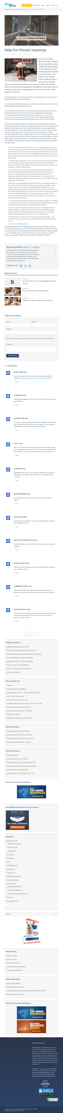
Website (8, 329)
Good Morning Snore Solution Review (18, 731)
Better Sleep (11, 841)
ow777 (16, 443)
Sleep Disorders (12, 880)
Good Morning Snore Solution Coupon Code (20, 738)
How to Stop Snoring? (13, 963)
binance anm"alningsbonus (24, 540)
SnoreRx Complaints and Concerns (17, 700)
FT (8, 862)
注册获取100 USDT (21, 586)
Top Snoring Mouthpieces (15, 970)
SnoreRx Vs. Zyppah (13, 672)
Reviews (9, 873)
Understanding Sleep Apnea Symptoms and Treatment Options (26, 990)
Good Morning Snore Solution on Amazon (19, 735)
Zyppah (18, 219)
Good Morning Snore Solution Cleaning (19, 742)
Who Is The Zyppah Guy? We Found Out (19, 668)
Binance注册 (19, 372)
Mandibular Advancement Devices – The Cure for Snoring (24, 703)
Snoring (9, 883)
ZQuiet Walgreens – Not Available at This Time (21, 762)
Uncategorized (11, 901)
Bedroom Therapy (13, 844)
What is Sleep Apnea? (13, 983)
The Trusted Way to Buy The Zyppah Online (20, 658)
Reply (17, 382)
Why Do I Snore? (12, 959)
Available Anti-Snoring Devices (16, 966)
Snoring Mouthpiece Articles (16, 894)
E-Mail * (34, 322)
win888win (18, 469)
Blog (43, 5)
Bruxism (9, 854)
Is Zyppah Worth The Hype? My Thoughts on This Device (24, 654)
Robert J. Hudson (18, 54)
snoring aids (11, 219)
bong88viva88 (19, 418)
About (47, 5)
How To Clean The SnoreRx (15, 696)
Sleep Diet (11, 851)
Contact (35, 1109)
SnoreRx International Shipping (16, 689)
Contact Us (54, 5)
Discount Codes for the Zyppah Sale (18, 665)
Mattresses (11, 847)
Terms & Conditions (19, 1109)
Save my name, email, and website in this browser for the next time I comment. (30, 338)
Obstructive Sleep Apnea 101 (16, 987)
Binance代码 (19, 517)
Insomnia (10, 869)
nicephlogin (18, 395)
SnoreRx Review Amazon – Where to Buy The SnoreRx (23, 692)
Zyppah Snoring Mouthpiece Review (18, 647)
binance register (20, 563)
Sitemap (7, 1109)
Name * (8, 322)
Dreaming (10, 858)
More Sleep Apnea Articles (15, 994)
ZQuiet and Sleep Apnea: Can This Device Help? (21, 766)
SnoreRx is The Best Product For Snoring (19, 711)
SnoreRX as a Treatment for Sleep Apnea (19, 718)
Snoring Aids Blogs (14, 890)
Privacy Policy (28, 1109)
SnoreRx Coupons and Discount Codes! (19, 707)
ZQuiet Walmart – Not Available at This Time (20, 773)
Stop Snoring (36, 5)
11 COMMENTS (28, 54)
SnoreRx (9, 685)
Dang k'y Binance (20, 609)
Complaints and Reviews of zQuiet (17, 759)
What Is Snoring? (12, 956)
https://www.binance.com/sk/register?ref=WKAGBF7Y (35, 378)
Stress (9, 897)
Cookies (12, 1109)
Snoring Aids (26, 5)
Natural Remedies (13, 886)
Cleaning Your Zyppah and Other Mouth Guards (21, 650)
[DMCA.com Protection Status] (45, 1095)
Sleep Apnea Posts (13, 876)
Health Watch (11, 865)
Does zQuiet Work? (13, 755)
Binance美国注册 (20, 494)
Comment (9, 344)
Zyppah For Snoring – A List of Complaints (20, 661)
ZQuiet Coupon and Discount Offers (18, 770)
